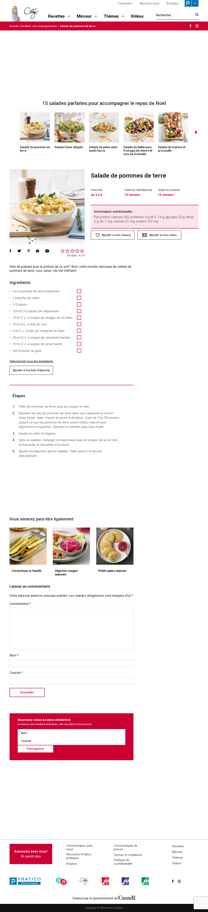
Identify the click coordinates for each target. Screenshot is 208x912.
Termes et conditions (128, 855)
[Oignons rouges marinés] (71, 546)
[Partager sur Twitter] (19, 251)
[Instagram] (196, 25)
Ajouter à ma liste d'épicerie (31, 370)
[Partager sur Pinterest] (28, 251)
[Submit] (195, 15)
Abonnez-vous (149, 3)
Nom (14, 655)
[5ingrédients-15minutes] (62, 881)
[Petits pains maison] (114, 546)
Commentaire (20, 604)
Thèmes (177, 857)
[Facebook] (190, 25)
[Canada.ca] (126, 897)
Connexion (125, 3)
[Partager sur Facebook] (10, 251)
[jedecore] (126, 881)
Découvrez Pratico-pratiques (79, 856)
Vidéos (137, 16)
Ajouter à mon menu (163, 235)
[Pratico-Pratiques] (27, 881)
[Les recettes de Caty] (24, 12)
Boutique (173, 3)
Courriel (16, 673)
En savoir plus (30, 853)
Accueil (14, 26)
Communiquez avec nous (79, 847)
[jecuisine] (106, 881)
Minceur (177, 852)
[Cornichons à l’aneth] (28, 546)
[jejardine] (146, 881)
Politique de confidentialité (123, 862)
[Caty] (85, 881)
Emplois (71, 864)
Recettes (26, 26)
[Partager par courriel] (47, 251)
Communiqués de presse (125, 847)
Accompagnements (45, 26)
